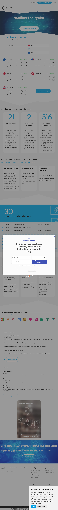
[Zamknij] (54, 236)
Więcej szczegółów (32, 271)
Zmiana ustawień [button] (41, 506)
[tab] (29, 239)
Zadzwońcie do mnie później (39, 261)
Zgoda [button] (33, 506)
